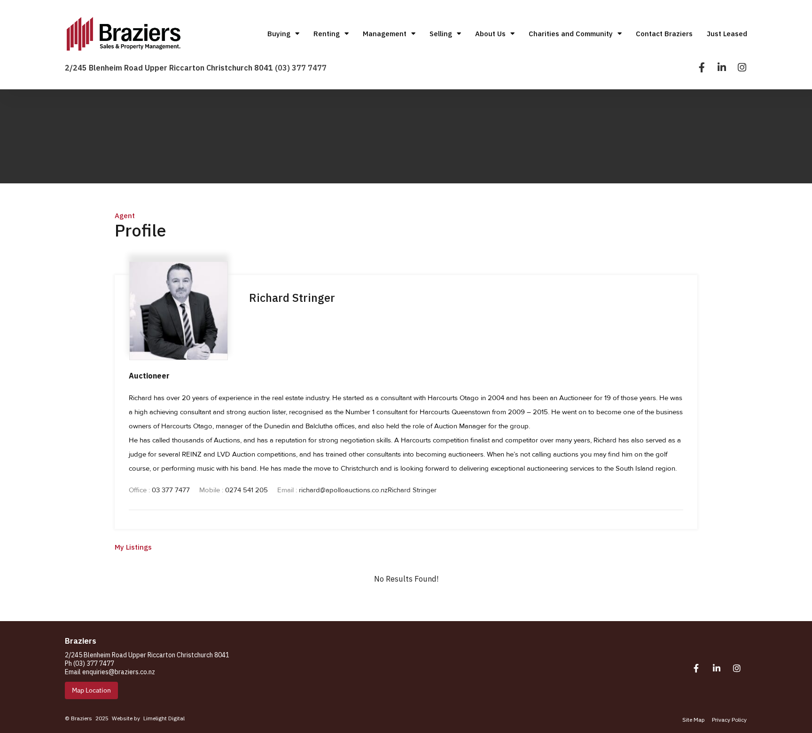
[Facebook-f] (702, 67)
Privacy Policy (729, 719)
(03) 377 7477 (301, 67)
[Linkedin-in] (722, 67)
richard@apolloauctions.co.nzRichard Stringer (368, 490)
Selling (440, 33)
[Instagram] (742, 67)
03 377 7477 (171, 490)
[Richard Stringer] (178, 354)
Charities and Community (571, 33)
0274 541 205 (246, 490)
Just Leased (727, 33)
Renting (326, 33)
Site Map (693, 719)
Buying (278, 33)
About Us (490, 33)
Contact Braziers (664, 33)
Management (384, 33)
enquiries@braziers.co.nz (118, 672)
